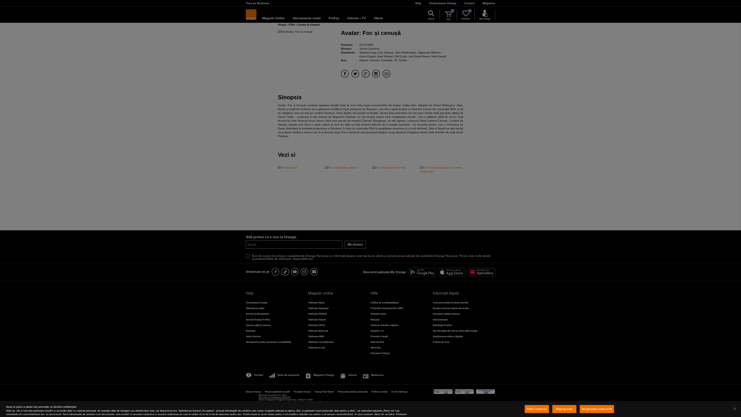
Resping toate (564, 409)
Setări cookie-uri (537, 409)
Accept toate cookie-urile (597, 409)
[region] (370, 409)
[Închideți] (735, 408)
